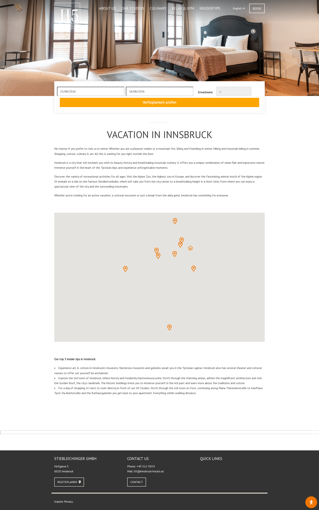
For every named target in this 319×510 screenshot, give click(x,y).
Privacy (68, 501)
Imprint (58, 501)
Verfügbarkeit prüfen (159, 102)
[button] (239, 8)
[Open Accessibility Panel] (311, 502)
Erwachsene (205, 92)
